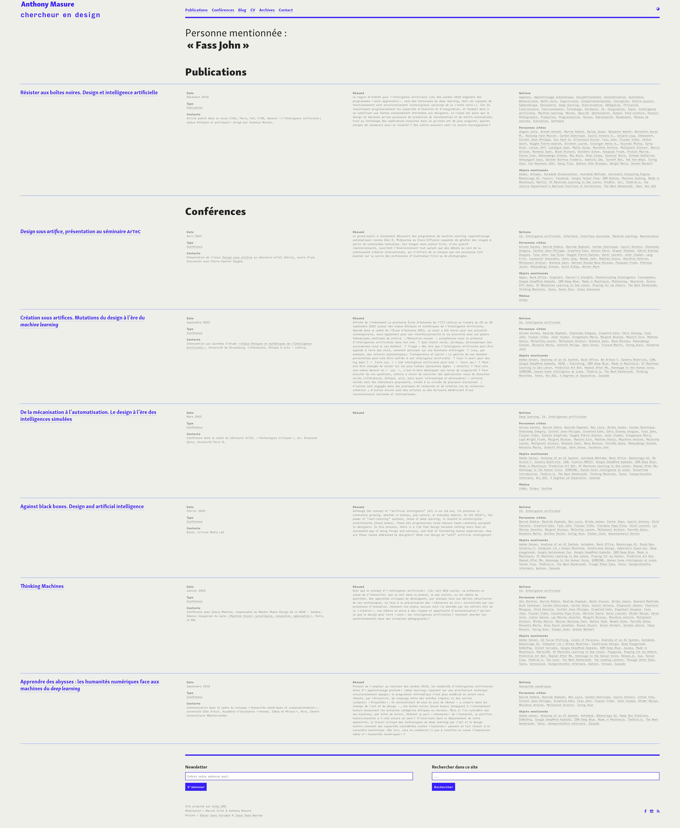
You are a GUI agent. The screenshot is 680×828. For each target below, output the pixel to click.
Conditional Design (600, 548)
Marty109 (543, 651)
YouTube (546, 488)
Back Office (538, 277)
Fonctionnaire (529, 109)
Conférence (194, 246)
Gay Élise (557, 254)
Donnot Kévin (600, 250)
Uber (639, 186)
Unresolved (537, 663)
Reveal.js (627, 655)
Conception (621, 101)
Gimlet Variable (546, 647)
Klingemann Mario (584, 336)
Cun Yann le (562, 139)
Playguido (614, 651)
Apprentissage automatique (553, 97)
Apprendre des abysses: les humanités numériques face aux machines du (89, 685)
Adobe (523, 174)
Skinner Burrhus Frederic (564, 159)
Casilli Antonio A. (601, 135)
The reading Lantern (608, 659)
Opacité (583, 112)
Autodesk (587, 544)
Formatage (574, 109)
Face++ (547, 178)
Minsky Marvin (543, 621)
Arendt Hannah (550, 131)
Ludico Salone (538, 617)
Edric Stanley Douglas (622, 431)
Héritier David (593, 613)
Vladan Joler (596, 533)
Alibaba (535, 174)
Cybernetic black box (632, 548)
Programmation (569, 117)
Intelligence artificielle (542, 236)
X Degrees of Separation (577, 375)
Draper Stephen (623, 250)
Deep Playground (633, 643)
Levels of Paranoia (584, 639)
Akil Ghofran (528, 601)
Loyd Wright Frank (532, 439)
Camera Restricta (634, 359)
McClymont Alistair (634, 147)
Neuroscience (649, 236)
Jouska (628, 647)
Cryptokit (556, 277)
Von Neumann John (541, 163)
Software (557, 120)
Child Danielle (544, 609)
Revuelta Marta (543, 344)
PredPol (609, 182)
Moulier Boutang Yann (571, 621)
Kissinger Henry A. (603, 143)
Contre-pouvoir (642, 101)
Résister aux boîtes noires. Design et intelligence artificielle (89, 92)
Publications (196, 10)
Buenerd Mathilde (646, 601)
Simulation (540, 120)
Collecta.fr (527, 548)
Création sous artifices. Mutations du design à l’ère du (82, 321)
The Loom (552, 659)
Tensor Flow (527, 564)
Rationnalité (604, 117)
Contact (286, 10)
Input (632, 109)
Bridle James (616, 427)
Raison (588, 117)
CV (252, 10)
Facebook (562, 178)
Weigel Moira (619, 163)
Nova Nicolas (620, 341)
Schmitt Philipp (568, 344)
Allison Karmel (529, 246)
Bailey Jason (596, 131)
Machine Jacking (633, 178)
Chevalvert (645, 135)
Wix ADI (650, 186)
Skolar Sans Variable (215, 815)
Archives (267, 10)
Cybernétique (528, 104)
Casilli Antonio (631, 246)
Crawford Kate (578, 250)
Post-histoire (635, 112)
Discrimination (592, 104)
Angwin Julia (528, 131)
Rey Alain (576, 155)
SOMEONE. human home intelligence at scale (551, 371)
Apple (523, 277)
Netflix (541, 182)
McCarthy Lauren (582, 529)
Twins (552, 289)
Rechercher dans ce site (455, 767)
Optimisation (601, 112)
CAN (652, 359)
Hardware (591, 109)
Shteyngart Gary (531, 159)
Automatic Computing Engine (629, 174)
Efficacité (631, 104)
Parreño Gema (615, 443)
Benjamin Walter (620, 131)
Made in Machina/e (595, 281)
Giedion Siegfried (554, 435)
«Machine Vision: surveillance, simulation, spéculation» (270, 616)
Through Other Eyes (640, 659)
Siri (620, 182)
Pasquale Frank (613, 151)
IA (602, 109)
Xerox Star (566, 289)
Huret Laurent (612, 254)
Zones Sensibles (588, 289)
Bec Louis (597, 427)
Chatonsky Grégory (582, 333)
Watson (541, 568)
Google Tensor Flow (585, 178)
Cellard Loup (626, 135)
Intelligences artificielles (567, 416)
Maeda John (588, 258)
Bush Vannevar (529, 605)
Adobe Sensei (528, 359)
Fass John (609, 139)
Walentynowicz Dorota (624, 533)
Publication (194, 107)
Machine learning (550, 112)
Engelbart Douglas (628, 609)
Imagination (616, 109)
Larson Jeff (537, 147)
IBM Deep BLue (597, 363)
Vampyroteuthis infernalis (566, 663)
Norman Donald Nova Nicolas (592, 262)
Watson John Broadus (591, 163)
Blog (242, 10)
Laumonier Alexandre (544, 258)
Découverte (548, 104)
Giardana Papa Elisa (612, 525)
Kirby (219, 806)
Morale (570, 112)
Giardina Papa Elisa (565, 613)
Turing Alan (576, 533)
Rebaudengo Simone (552, 155)
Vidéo (523, 488)
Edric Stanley (632, 333)
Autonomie (636, 97)
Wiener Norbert (642, 163)
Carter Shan (615, 521)
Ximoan (606, 663)
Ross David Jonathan (559, 625)
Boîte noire (549, 101)
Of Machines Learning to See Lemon (575, 182)
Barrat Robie (552, 427)
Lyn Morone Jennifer (565, 617)
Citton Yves (646, 696)
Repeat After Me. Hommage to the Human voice (619, 367)
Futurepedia (646, 277)
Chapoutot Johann (629, 605)
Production (548, 117)
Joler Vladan (634, 254)
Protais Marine (637, 151)
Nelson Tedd (598, 621)
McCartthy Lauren (543, 341)
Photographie (528, 117)
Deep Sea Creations (634, 715)
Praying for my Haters (609, 285)
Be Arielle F (609, 359)
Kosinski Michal (631, 143)
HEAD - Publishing (571, 363)
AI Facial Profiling (554, 639)
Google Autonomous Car (554, 552)
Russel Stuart (587, 625)
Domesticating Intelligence (615, 277)
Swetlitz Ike (594, 159)
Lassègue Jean (559, 147)
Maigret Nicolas (611, 336)
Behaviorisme (528, 101)
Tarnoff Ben (614, 159)
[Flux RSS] (658, 808)
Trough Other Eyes (602, 564)
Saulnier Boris (615, 155)
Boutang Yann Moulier (541, 135)
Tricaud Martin (612, 344)
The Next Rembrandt (618, 186)
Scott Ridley (570, 266)
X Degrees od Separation (568, 477)
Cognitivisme (569, 101)
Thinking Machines (532, 289)
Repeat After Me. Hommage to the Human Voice (554, 560)
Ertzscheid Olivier (586, 139)
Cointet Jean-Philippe (535, 139)
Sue (640, 655)
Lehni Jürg (569, 258)
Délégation (612, 104)
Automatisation (615, 97)
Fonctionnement (553, 109)
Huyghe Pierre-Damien (546, 143)
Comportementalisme (596, 101)
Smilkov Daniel (554, 533)
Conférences (223, 10)
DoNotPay (525, 647)
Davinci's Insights (579, 277)
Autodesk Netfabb (592, 174)
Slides (523, 299)
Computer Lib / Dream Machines (561, 548)
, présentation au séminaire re (80, 231)
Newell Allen (618, 621)
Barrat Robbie (574, 131)
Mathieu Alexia (609, 258)
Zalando (603, 375)
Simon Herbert (610, 625)
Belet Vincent (599, 601)
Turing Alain (634, 344)
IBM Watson (610, 178)
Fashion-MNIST (582, 461)
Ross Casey (594, 155)
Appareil (525, 97)
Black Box (647, 544)
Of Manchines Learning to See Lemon (563, 285)
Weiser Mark (590, 266)
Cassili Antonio (603, 605)
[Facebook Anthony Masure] (645, 808)
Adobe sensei (528, 715)
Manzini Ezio (635, 336)
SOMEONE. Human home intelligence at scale (597, 469)
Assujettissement (588, 97)
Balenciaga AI (529, 178)
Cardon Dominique (572, 135)
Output (617, 112)
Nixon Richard (565, 151)
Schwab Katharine (641, 155)
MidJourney (619, 281)
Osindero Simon (589, 151)
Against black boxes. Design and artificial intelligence (82, 506)
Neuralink (636, 281)
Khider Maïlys (638, 613)
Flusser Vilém (629, 139)
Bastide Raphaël (577, 246)
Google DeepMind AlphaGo (537, 281)
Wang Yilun (565, 163)
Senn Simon (590, 344)
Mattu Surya (581, 147)
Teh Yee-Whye (635, 159)
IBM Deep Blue (568, 281)
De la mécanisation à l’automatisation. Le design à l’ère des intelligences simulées (88, 415)
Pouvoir (653, 112)
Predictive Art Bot (568, 367)
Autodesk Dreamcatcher (560, 174)
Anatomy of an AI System (559, 359)
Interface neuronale (595, 236)
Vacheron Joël (598, 447)
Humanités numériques (535, 686)
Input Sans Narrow (248, 815)
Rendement (623, 117)
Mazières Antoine (605, 147)
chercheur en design (60, 14)
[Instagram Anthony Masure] (651, 808)
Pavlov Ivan (527, 155)
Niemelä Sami (542, 151)
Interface (570, 236)
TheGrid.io (633, 182)
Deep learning (569, 104)
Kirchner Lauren (576, 143)
